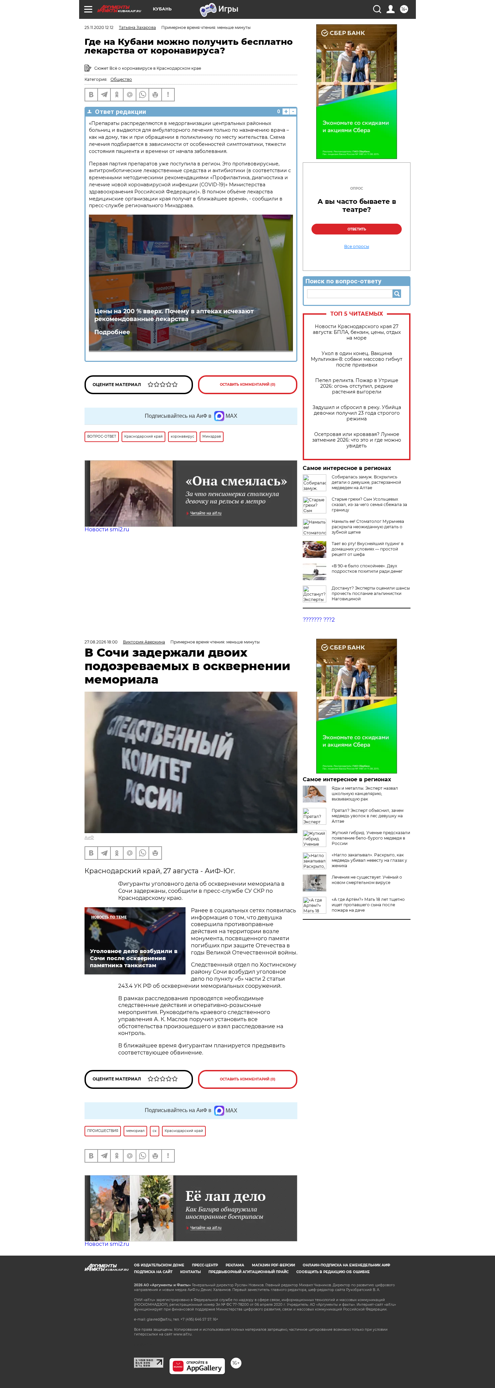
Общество (121, 79)
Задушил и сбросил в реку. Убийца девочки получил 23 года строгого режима (356, 413)
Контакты (190, 1272)
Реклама (235, 1265)
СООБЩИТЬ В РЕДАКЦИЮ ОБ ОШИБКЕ (333, 1272)
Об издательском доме (159, 1265)
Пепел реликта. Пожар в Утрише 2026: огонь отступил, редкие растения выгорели (356, 386)
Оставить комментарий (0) (247, 384)
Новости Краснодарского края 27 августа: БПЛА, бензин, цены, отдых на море (357, 332)
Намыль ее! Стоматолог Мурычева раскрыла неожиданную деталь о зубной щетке (368, 527)
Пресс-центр (205, 1265)
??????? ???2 (319, 620)
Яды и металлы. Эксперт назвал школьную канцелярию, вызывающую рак (365, 793)
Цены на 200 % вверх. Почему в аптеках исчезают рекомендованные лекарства (174, 315)
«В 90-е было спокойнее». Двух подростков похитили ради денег (367, 568)
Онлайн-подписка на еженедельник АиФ (346, 1265)
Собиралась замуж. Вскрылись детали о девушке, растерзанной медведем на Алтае (366, 482)
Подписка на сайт (153, 1272)
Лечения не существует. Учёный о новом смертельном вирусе (367, 880)
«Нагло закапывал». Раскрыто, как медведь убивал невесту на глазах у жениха (369, 860)
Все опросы (356, 247)
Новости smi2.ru (107, 529)
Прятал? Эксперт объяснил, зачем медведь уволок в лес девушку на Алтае (367, 816)
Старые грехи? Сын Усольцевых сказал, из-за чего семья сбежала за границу (369, 504)
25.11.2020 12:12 (99, 27)
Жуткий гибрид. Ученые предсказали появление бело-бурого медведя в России (371, 838)
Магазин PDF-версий (273, 1265)
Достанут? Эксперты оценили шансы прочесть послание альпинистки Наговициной (371, 593)
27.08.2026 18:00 (101, 641)
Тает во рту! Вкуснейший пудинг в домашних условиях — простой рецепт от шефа (367, 549)
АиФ (89, 837)
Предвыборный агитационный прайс (248, 1272)
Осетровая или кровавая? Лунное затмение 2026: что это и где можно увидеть (356, 440)
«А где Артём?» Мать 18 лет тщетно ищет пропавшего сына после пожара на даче (368, 905)
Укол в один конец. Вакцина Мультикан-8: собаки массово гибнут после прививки (356, 359)
